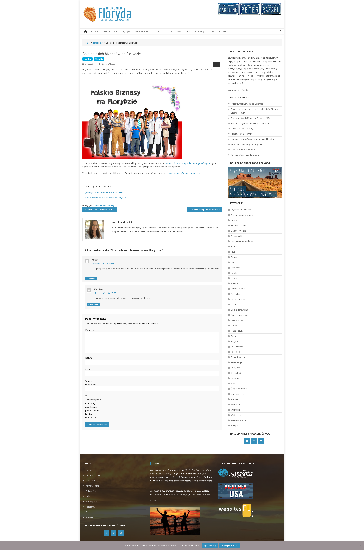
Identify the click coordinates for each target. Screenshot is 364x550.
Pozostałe (235, 351)
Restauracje (236, 362)
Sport (233, 383)
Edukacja (235, 246)
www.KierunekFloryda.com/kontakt (185, 173)
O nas (211, 31)
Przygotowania (238, 357)
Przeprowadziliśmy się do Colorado (247, 103)
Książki (234, 278)
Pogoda (234, 341)
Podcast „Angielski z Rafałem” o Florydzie (250, 123)
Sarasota (235, 378)
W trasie (234, 399)
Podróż (234, 336)
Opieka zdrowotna (239, 309)
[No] (360, 545)
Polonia (95, 205)
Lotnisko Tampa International (204, 209)
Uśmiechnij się (237, 394)
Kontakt (222, 31)
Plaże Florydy (237, 330)
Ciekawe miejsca (238, 230)
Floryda (94, 31)
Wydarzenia (236, 415)
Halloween (236, 267)
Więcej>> (154, 500)
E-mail (88, 369)
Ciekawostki (236, 236)
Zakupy (234, 425)
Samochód (236, 373)
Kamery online (141, 31)
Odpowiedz (91, 278)
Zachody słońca (238, 420)
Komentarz (91, 330)
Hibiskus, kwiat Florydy (241, 133)
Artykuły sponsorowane (242, 215)
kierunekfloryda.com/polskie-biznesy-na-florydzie (188, 163)
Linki (171, 31)
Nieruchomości (110, 31)
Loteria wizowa (238, 288)
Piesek (234, 325)
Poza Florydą (237, 346)
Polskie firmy (158, 31)
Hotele (234, 273)
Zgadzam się (210, 545)
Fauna (234, 251)
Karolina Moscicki (109, 64)
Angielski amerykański (241, 209)
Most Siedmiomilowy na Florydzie (246, 144)
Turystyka (125, 31)
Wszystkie (99, 59)
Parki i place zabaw (239, 315)
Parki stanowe (237, 320)
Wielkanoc (235, 404)
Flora (233, 262)
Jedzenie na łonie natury (242, 128)
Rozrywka (235, 367)
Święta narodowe (239, 388)
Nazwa (88, 357)
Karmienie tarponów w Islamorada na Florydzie (252, 139)
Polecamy (199, 31)
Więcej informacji (230, 545)
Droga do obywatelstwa (242, 241)
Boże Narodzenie (239, 225)
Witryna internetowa (90, 383)
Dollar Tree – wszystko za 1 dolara (101, 209)
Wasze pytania (183, 31)
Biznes (234, 220)
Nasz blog (87, 59)
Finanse (234, 257)
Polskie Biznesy (107, 205)
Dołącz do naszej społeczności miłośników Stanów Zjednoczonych (254, 111)
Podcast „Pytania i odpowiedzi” (245, 155)
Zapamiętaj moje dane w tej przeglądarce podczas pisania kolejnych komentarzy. (93, 408)
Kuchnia (234, 283)
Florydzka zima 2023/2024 (243, 149)
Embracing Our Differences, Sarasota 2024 (250, 118)
